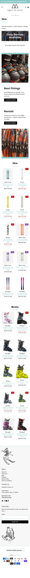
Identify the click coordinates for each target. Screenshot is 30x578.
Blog (3, 475)
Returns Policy (5, 479)
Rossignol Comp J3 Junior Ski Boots (8, 328)
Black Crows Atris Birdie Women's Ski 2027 (7, 185)
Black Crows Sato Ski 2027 (22, 267)
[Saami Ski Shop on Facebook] (4, 501)
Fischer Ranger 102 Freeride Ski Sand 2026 (22, 213)
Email (3, 514)
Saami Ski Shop (16, 555)
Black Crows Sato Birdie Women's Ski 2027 (7, 268)
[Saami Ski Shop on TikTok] (8, 501)
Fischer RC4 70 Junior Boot (22, 382)
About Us (4, 472)
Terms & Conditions (7, 480)
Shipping (4, 477)
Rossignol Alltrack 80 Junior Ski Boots (8, 434)
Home (12, 15)
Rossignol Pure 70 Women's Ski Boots (7, 355)
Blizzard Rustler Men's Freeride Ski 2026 (8, 241)
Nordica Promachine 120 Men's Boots (7, 408)
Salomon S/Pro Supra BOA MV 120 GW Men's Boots (22, 329)
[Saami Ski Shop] (15, 7)
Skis (18, 15)
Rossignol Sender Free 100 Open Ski (22, 293)
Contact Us (4, 473)
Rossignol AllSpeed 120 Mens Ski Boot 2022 (22, 435)
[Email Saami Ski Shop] (2, 501)
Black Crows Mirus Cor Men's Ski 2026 (22, 240)
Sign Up (15, 522)
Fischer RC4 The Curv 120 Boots (8, 383)
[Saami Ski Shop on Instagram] (6, 501)
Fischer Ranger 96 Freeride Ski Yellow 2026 (8, 213)
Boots (15, 307)
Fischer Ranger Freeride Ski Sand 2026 (22, 185)
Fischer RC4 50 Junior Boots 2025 (22, 408)
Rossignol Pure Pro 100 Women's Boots (22, 355)
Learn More (11, 100)
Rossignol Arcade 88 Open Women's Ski (8, 293)
